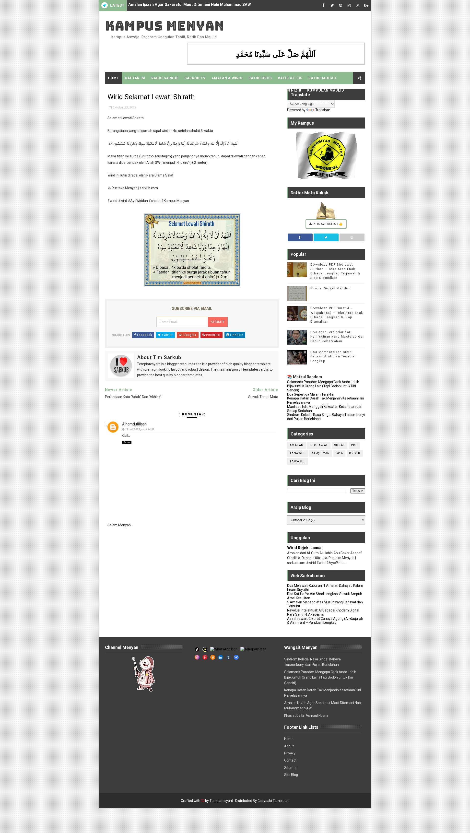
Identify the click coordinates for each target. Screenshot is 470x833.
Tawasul (298, 461)
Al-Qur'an (321, 453)
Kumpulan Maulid (325, 90)
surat (339, 445)
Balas (126, 442)
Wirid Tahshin (249, 90)
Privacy (289, 753)
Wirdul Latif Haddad (129, 90)
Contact (290, 760)
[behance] (366, 5)
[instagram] (349, 5)
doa (339, 453)
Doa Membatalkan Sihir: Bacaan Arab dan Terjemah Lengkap (333, 356)
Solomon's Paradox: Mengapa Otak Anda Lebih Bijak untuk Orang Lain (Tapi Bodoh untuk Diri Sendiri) (323, 386)
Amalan (297, 445)
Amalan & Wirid (227, 78)
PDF (354, 445)
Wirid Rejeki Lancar (305, 547)
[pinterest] (340, 5)
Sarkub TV (195, 78)
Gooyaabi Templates (273, 801)
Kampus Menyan (164, 25)
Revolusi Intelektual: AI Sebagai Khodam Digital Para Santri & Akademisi (323, 612)
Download (319, 103)
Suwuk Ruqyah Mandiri (330, 288)
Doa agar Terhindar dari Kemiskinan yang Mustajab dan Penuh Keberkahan (337, 336)
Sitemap (165, 103)
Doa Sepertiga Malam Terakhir (310, 394)
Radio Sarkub (165, 78)
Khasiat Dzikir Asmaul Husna (154, 5)
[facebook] (323, 5)
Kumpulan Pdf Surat (129, 103)
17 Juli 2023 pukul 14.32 (139, 429)
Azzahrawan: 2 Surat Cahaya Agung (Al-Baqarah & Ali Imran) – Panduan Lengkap (325, 621)
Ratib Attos (290, 78)
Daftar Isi (135, 78)
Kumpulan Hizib (285, 90)
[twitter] (332, 5)
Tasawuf (298, 453)
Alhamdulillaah (134, 424)
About (289, 746)
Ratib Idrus (260, 78)
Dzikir (354, 453)
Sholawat (319, 445)
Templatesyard (221, 801)
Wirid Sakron (215, 90)
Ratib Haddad (322, 78)
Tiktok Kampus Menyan (244, 103)
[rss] (358, 5)
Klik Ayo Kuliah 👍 (328, 224)
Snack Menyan (288, 103)
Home (113, 78)
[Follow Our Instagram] (352, 237)
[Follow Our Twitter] (326, 237)
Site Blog (291, 775)
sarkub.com (149, 188)
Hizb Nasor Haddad (176, 90)
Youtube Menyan (197, 103)
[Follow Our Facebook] (300, 237)
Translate (322, 110)
